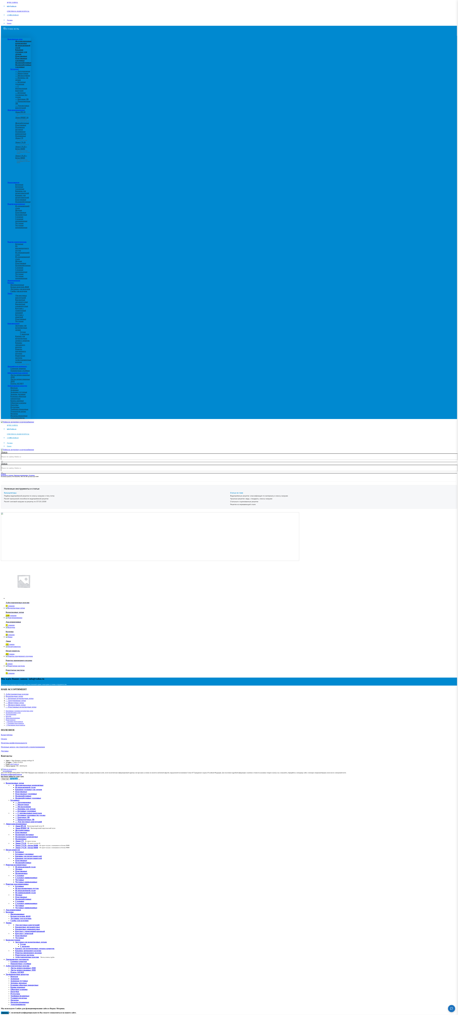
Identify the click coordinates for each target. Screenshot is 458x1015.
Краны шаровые (17, 401)
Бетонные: (14, 69)
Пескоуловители (13, 182)
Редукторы (14, 407)
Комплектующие (13, 323)
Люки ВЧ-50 (29, 826)
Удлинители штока (18, 411)
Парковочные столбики (20, 371)
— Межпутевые (21, 73)
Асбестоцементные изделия (18, 373)
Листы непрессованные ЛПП (23, 970)
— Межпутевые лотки (15, 703)
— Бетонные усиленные (20, 83)
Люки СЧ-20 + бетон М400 (22, 149)
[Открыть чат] (451, 1008)
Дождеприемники (14, 280)
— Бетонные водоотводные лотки (20, 698)
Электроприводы (17, 418)
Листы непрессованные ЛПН (23, 968)
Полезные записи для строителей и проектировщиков (23, 747)
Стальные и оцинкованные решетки (244, 501)
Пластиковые (20, 125)
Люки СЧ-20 (22, 143)
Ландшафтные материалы (17, 366)
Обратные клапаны (18, 403)
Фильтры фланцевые (18, 416)
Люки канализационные (16, 110)
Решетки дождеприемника (17, 242)
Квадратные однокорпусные (21, 305)
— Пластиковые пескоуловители (15, 725)
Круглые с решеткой (19, 316)
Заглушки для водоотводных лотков (21, 328)
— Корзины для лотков (25, 809)
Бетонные (19, 185)
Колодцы (11, 283)
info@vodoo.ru (14, 764)
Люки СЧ (21, 139)
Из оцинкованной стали (25, 893)
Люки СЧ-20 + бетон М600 (22, 158)
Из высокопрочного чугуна (22, 248)
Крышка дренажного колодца (20, 345)
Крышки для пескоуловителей (22, 196)
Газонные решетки (18, 368)
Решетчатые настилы (20, 357)
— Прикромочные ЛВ (24, 820)
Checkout (14, 779)
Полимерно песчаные (20, 128)
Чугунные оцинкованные (21, 226)
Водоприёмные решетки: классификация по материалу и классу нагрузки (259, 496)
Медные (18, 210)
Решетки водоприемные (16, 204)
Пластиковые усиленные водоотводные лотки (19, 711)
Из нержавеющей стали (25, 867)
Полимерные (20, 136)
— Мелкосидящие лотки (16, 705)
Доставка (10, 20)
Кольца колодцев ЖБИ (19, 287)
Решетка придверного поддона (20, 351)
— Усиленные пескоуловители (15, 723)
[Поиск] (2, 461)
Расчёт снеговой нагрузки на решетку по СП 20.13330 (25, 501)
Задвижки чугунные (18, 392)
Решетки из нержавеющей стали (243, 504)
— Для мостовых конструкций (22, 107)
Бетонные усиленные (19, 188)
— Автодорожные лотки (16, 701)
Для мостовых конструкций (21, 296)
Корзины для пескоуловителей (22, 192)
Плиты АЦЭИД (16, 384)
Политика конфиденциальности (14, 743)
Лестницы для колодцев (20, 289)
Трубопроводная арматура (17, 386)
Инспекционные (17, 285)
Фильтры (14, 414)
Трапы (10, 293)
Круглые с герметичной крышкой (20, 310)
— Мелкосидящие (22, 76)
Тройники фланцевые (19, 409)
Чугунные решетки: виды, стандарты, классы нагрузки (251, 499)
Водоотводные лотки (15, 39)
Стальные (19, 217)
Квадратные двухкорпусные (21, 301)
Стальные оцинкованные (21, 220)
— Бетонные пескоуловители (14, 721)
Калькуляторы (7, 735)
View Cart (5, 779)
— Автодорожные (22, 71)
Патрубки (14, 405)
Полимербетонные (23, 202)
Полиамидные (21, 215)
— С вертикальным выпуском (21, 88)
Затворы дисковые (18, 394)
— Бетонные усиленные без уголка (21, 95)
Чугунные (19, 223)
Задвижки (14, 390)
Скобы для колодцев (18, 291)
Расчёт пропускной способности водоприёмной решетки (26, 499)
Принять (5, 1013)
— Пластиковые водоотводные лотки (21, 707)
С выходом (24, 334)
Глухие (23, 332)
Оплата (9, 23)
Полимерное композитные (20, 133)
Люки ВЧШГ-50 (35, 828)
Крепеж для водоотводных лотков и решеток (22, 338)
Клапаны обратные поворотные (18, 397)
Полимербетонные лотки (13, 712)
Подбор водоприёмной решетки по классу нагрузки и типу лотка (29, 496)
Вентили (14, 388)
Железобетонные (22, 123)
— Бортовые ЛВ (22, 99)
